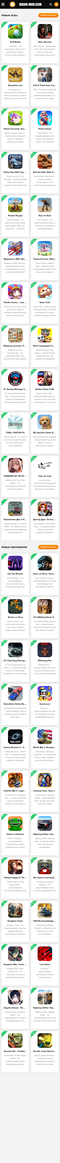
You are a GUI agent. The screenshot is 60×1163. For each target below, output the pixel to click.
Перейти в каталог (48, 15)
